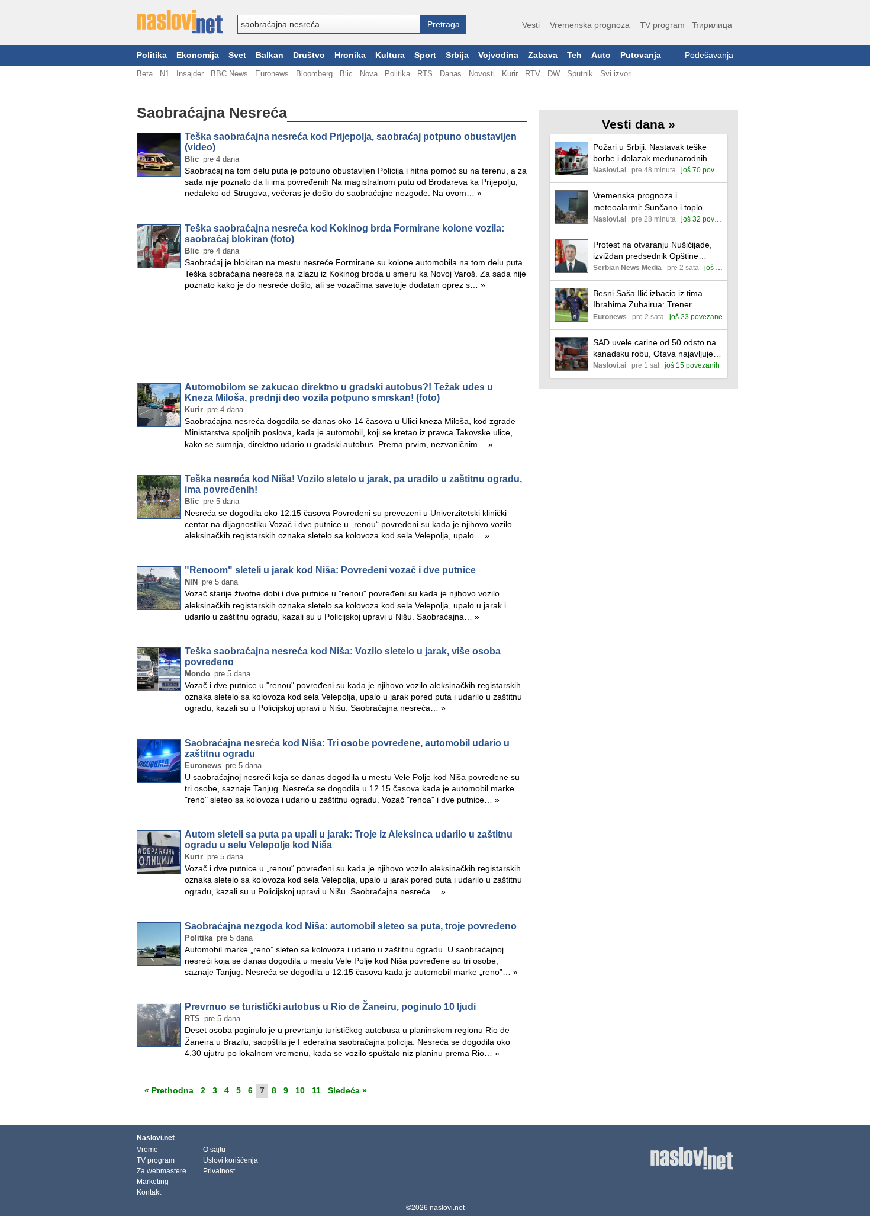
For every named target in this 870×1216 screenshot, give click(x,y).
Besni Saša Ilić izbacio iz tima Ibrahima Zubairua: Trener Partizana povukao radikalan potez (658, 299)
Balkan (269, 55)
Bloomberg (314, 73)
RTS (425, 73)
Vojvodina (498, 55)
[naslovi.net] (180, 22)
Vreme (147, 1150)
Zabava (543, 55)
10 (300, 1090)
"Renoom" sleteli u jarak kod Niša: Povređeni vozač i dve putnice (330, 570)
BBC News (229, 73)
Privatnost (219, 1171)
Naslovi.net (156, 1138)
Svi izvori (616, 73)
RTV (532, 73)
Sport (425, 55)
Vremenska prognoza (590, 25)
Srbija (457, 55)
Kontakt (149, 1192)
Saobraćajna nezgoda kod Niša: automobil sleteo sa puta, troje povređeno (351, 926)
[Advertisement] (332, 339)
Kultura (390, 55)
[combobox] (329, 24)
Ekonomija (197, 55)
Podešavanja (709, 55)
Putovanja (640, 55)
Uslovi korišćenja (230, 1160)
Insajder (190, 73)
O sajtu (214, 1150)
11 (316, 1090)
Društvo (309, 55)
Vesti (531, 25)
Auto (601, 55)
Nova (369, 73)
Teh (574, 55)
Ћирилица (712, 25)
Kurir (510, 73)
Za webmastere (161, 1171)
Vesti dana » (638, 124)
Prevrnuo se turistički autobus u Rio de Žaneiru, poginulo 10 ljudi (330, 1007)
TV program (662, 25)
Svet (237, 55)
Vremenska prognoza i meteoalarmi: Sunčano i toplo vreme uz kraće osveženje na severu (648, 202)
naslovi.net (447, 1208)
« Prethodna (169, 1090)
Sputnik (580, 73)
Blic (346, 73)
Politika (152, 55)
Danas (451, 73)
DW (553, 73)
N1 (164, 73)
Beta (145, 73)
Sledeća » (347, 1090)
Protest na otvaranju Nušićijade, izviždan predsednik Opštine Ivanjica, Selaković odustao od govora (652, 251)
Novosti (482, 73)
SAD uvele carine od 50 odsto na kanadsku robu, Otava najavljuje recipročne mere (654, 349)
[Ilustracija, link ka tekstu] (571, 160)
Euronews (272, 73)
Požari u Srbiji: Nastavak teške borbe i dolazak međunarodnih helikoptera (650, 153)
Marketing (153, 1182)
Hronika (350, 55)
